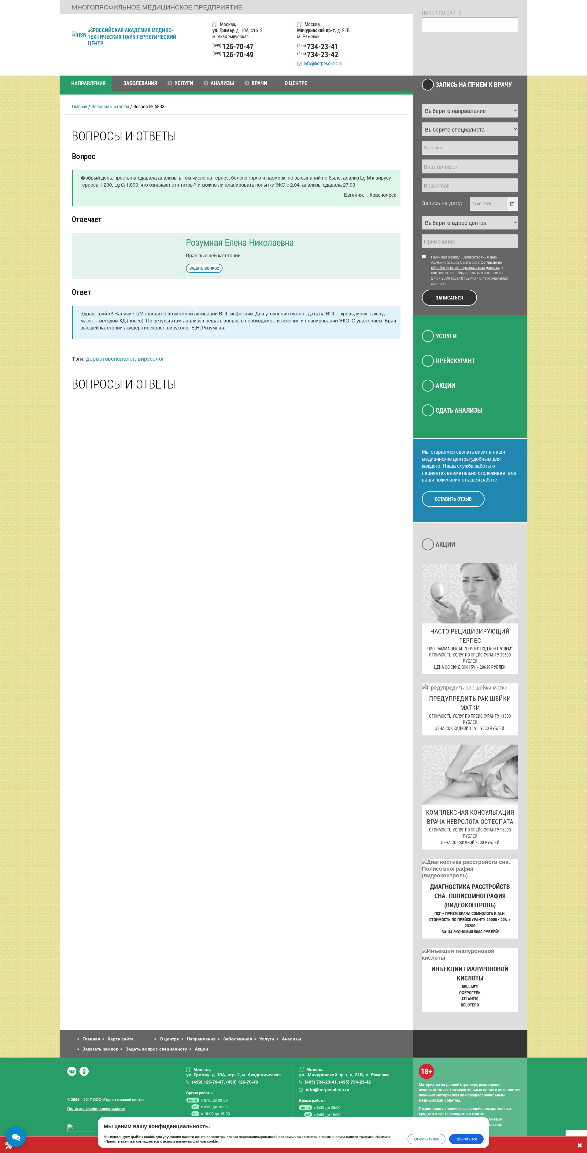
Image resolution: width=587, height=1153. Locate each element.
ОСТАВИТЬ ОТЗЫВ (453, 499)
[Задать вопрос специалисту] (400, 43)
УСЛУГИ (184, 83)
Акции (445, 385)
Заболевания (237, 1039)
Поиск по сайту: (442, 12)
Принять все (466, 1138)
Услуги (446, 336)
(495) (321, 1082)
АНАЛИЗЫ (222, 83)
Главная (79, 107)
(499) (208, 1082)
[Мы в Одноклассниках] (84, 1071)
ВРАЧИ (259, 83)
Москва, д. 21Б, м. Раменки (324, 30)
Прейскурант (455, 360)
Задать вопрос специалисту (156, 1049)
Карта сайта (121, 1039)
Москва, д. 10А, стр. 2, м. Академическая (238, 30)
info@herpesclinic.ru (321, 63)
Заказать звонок (100, 1049)
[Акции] (400, 58)
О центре (169, 1039)
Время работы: (200, 1092)
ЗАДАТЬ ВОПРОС (204, 268)
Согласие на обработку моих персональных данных (466, 264)
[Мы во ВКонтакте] (71, 1071)
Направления (201, 1039)
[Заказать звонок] (400, 27)
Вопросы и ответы (110, 107)
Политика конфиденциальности (96, 1108)
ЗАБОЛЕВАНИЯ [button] (140, 83)
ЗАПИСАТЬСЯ (449, 297)
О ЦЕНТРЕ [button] (296, 83)
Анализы (291, 1039)
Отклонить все (426, 1138)
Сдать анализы (459, 410)
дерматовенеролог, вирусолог (125, 358)
